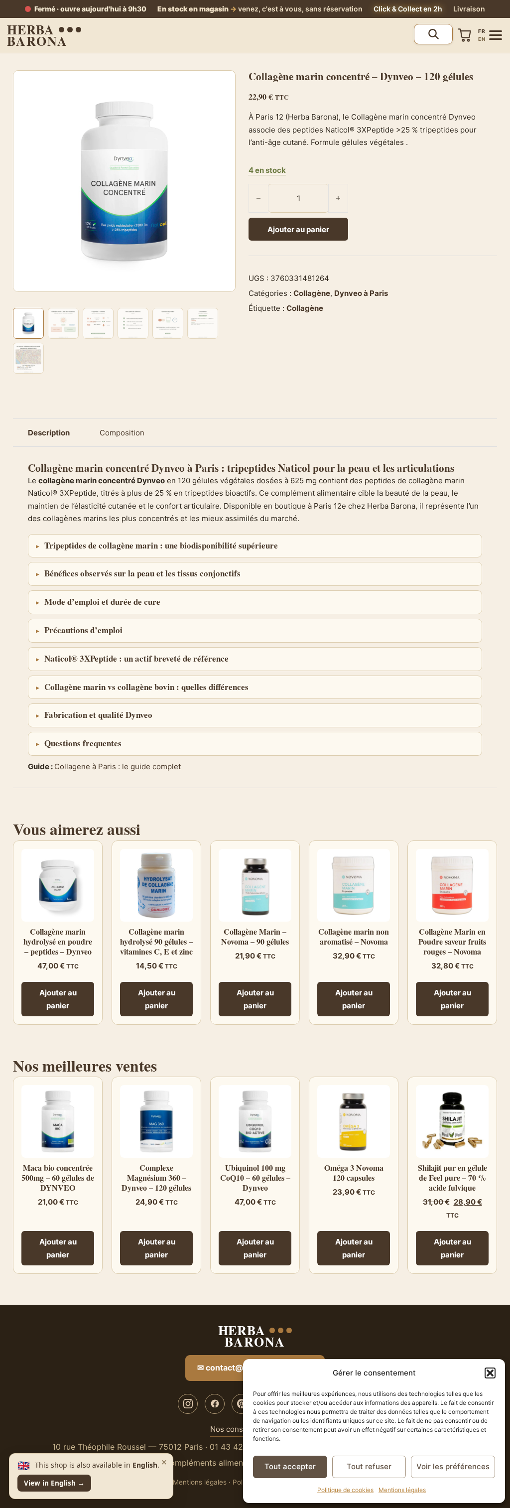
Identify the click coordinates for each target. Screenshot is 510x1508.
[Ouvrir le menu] (495, 35)
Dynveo (168, 467)
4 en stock (267, 170)
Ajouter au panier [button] (58, 999)
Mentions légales (402, 1490)
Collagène (311, 293)
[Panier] (465, 35)
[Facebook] (215, 1404)
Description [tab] (49, 432)
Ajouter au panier (298, 229)
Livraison (469, 8)
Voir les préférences (453, 1466)
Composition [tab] (122, 432)
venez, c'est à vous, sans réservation (260, 8)
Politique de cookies (345, 1490)
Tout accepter (290, 1466)
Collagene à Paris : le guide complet (117, 766)
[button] (490, 1373)
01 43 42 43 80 (239, 1447)
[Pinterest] (242, 1404)
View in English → (54, 1483)
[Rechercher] (433, 34)
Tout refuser (369, 1466)
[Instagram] (188, 1404)
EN (481, 39)
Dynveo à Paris (361, 293)
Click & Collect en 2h (408, 8)
